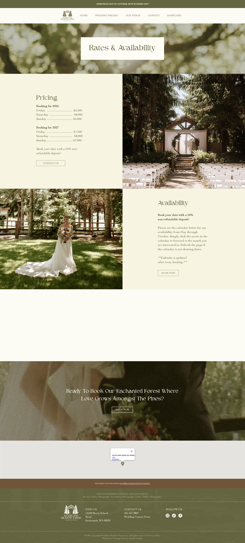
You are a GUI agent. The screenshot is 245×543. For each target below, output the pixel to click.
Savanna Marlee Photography (96, 497)
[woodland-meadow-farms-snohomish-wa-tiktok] (174, 516)
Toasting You (118, 538)
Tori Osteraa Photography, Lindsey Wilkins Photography (136, 497)
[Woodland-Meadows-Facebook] (180, 516)
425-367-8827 (131, 513)
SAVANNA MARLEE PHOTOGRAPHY (135, 483)
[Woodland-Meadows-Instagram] (167, 516)
